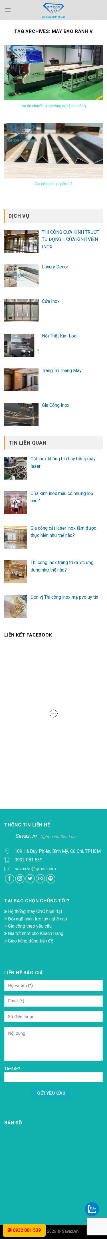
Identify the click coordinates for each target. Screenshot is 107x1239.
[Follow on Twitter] (30, 878)
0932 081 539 (26, 1230)
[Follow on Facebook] (9, 878)
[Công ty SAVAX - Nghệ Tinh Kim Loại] (53, 10)
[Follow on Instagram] (20, 878)
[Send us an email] (40, 878)
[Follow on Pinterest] (50, 878)
